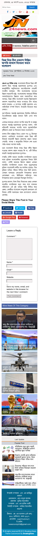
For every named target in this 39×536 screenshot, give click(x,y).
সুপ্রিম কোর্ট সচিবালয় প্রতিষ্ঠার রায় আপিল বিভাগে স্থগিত (16, 389)
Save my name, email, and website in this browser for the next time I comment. (18, 289)
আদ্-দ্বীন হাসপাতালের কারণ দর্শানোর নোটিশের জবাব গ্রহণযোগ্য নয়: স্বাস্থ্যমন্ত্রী (19, 325)
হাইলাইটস (18, 55)
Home (7, 55)
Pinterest (24, 217)
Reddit (20, 213)
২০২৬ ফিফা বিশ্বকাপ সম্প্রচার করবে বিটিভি (17, 411)
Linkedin (7, 213)
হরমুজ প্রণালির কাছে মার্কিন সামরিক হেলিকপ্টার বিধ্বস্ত (17, 368)
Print (7, 222)
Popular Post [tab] (19, 443)
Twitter (21, 208)
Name (10, 262)
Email (9, 270)
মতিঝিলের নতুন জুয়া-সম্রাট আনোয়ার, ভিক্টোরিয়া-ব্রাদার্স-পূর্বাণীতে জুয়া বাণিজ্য (25, 448)
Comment (11, 236)
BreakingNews (28, 534)
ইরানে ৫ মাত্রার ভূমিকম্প (13, 433)
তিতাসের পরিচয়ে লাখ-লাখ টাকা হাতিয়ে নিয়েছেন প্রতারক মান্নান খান (25, 468)
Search (32, 7)
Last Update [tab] (19, 439)
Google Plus (10, 217)
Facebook (8, 208)
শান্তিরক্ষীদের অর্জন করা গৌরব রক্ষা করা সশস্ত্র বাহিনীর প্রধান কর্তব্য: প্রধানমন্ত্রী (19, 347)
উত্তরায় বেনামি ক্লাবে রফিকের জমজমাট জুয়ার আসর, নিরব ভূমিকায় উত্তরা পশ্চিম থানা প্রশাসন (25, 458)
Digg (32, 208)
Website (10, 277)
